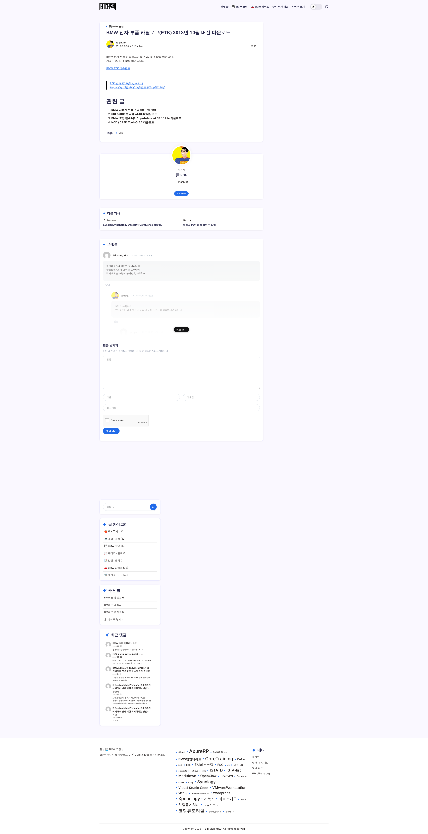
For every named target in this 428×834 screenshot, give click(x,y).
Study (190, 783)
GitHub (238, 765)
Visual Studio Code (193, 788)
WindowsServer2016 (200, 793)
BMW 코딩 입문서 (114, 597)
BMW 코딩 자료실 (114, 612)
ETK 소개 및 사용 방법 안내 (126, 83)
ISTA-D (216, 770)
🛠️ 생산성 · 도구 (113, 575)
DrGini (241, 759)
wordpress (221, 793)
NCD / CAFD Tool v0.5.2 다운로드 (132, 122)
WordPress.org (261, 773)
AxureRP (199, 751)
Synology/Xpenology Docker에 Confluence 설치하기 (133, 224)
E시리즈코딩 (204, 765)
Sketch (181, 783)
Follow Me (181, 193)
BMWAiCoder (220, 752)
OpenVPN (227, 776)
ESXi (180, 765)
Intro (204, 771)
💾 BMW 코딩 (112, 545)
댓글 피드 (257, 768)
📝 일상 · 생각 (112, 560)
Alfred (181, 752)
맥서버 (243, 799)
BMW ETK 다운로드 (118, 68)
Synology (206, 781)
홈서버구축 (230, 812)
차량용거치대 (188, 805)
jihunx (122, 42)
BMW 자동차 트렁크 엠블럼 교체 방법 (134, 109)
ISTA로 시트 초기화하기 (124, 654)
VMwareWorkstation (229, 788)
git (228, 765)
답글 (107, 284)
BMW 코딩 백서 (113, 604)
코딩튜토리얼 (191, 810)
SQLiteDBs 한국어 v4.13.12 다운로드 (134, 114)
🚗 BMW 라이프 (113, 567)
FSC (220, 765)
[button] (316, 7)
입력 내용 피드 (260, 762)
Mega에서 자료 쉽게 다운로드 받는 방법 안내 (137, 87)
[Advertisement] (214, 474)
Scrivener (242, 776)
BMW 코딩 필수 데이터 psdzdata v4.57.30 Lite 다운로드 (146, 118)
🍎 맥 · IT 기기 (112, 531)
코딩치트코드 (212, 805)
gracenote (182, 771)
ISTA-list (234, 770)
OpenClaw (208, 776)
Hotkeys (194, 771)
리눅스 (209, 799)
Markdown (187, 776)
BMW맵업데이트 (189, 759)
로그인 (256, 757)
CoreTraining (219, 758)
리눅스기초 (228, 799)
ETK (121, 132)
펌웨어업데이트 (214, 812)
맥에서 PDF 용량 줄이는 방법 (199, 224)
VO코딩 (182, 793)
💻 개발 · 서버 (112, 538)
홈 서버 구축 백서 (114, 619)
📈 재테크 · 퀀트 (113, 553)
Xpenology (189, 798)
